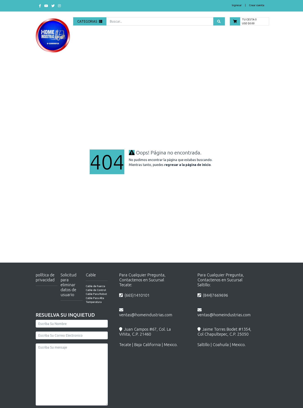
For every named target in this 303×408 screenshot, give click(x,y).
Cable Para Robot (96, 293)
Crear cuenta (256, 5)
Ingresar (237, 5)
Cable (91, 274)
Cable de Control (96, 290)
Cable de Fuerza (95, 286)
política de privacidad (45, 277)
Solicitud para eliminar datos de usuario (68, 284)
